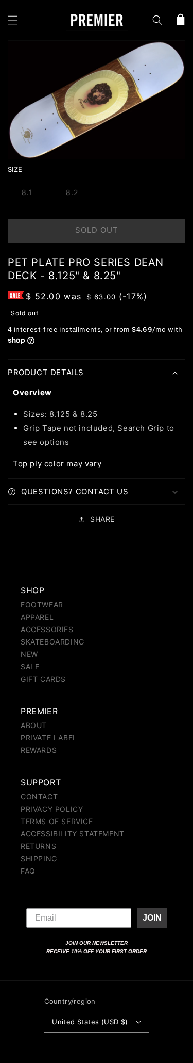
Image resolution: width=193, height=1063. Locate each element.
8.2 (72, 192)
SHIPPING (39, 858)
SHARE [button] (102, 518)
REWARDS (39, 750)
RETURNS (38, 846)
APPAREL (37, 617)
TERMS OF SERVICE (57, 821)
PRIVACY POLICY (52, 808)
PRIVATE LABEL (49, 737)
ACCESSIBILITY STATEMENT (73, 833)
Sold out (96, 230)
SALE (30, 666)
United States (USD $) (90, 1022)
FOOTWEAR (42, 604)
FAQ (28, 870)
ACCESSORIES (47, 629)
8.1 (27, 192)
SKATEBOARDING (52, 641)
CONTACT (39, 796)
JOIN (152, 917)
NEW (29, 654)
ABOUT (34, 725)
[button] (13, 20)
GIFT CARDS (43, 678)
